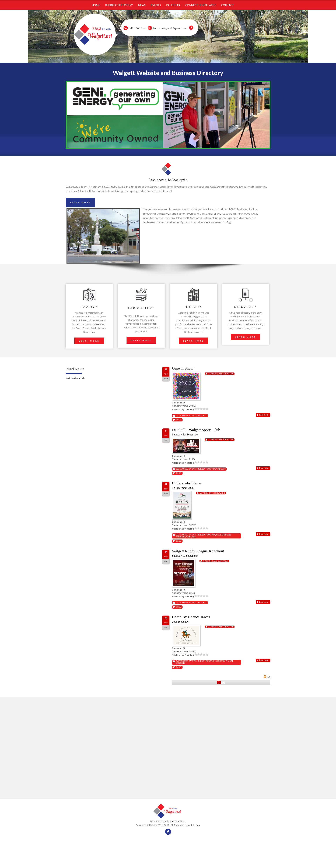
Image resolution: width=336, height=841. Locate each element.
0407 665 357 (137, 28)
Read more (263, 415)
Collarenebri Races (187, 483)
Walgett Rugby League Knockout (198, 551)
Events (193, 415)
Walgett (202, 415)
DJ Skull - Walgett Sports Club (196, 430)
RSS (268, 677)
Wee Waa (190, 537)
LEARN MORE (80, 202)
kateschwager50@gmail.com (169, 28)
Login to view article (75, 378)
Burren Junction (206, 469)
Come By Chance (224, 661)
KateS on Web (177, 821)
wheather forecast (116, 791)
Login (198, 825)
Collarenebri (223, 535)
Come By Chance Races (191, 617)
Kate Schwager (225, 374)
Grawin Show (182, 368)
